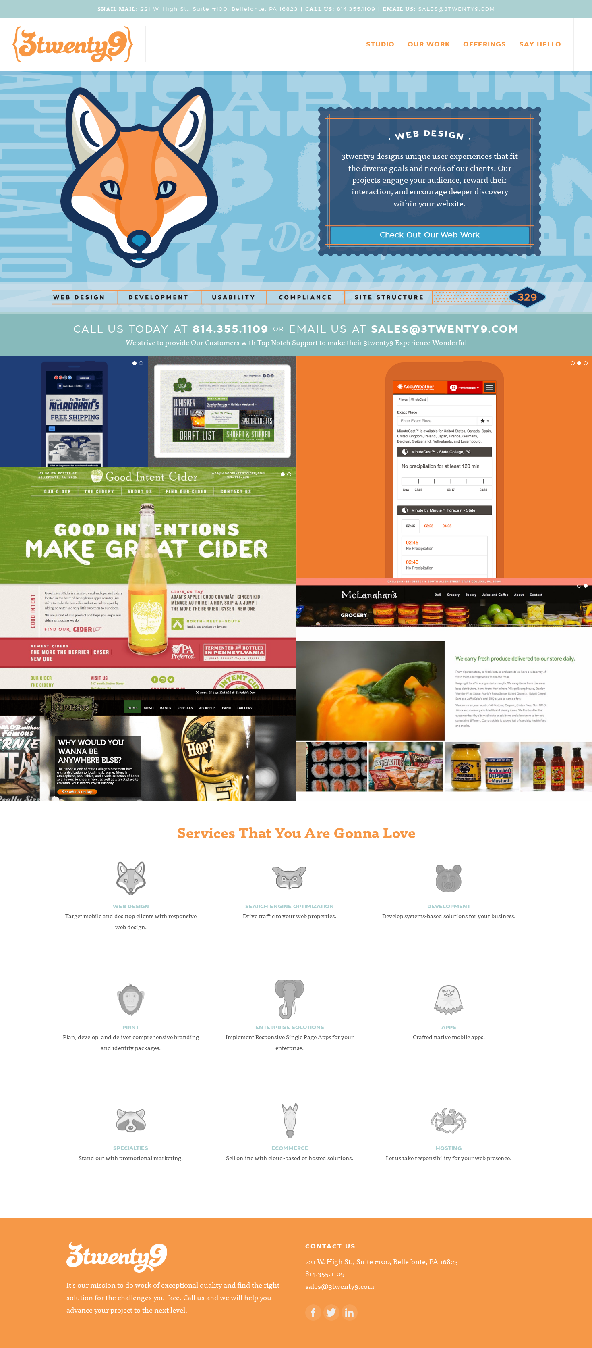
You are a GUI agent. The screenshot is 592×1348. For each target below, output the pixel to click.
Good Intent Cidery (148, 573)
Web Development (63, 418)
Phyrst (148, 740)
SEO (32, 418)
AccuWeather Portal (444, 462)
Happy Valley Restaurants (222, 407)
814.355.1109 (231, 329)
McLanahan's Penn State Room (74, 407)
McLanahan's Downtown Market (444, 685)
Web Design (104, 418)
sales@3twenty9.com (445, 329)
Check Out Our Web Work (430, 235)
